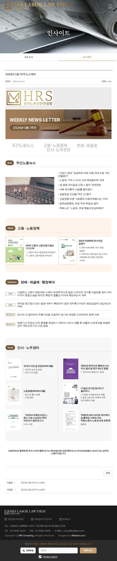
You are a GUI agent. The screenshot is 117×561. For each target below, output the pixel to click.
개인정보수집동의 (50, 557)
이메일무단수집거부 (43, 519)
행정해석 (10, 314)
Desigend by (71, 535)
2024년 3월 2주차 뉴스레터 (33, 482)
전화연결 (29, 550)
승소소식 (29, 57)
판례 (10, 293)
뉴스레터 (87, 57)
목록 (108, 473)
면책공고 (67, 519)
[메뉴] (110, 6)
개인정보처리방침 (15, 519)
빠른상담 (88, 550)
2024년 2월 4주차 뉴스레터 (33, 489)
